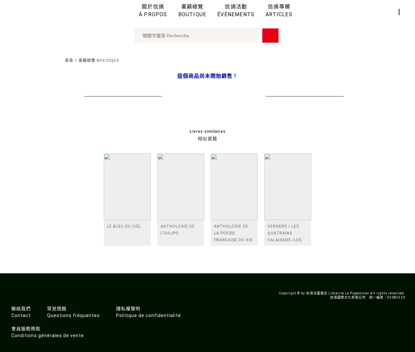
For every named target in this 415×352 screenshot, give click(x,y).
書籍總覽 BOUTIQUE (98, 60)
